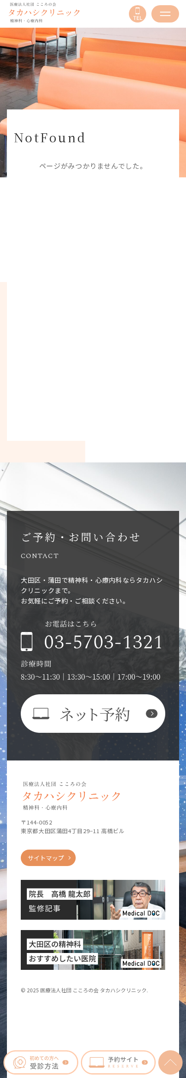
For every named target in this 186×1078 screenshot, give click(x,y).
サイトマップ (46, 857)
